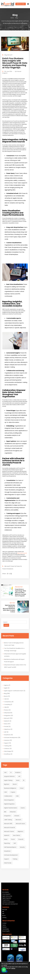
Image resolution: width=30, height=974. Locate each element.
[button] (4, 969)
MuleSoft (6, 721)
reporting (7, 843)
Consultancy (7, 702)
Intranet (16, 816)
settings (13, 968)
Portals (6, 726)
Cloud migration (6, 894)
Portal (13, 839)
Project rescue (6, 900)
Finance (6, 710)
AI (10, 772)
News (5, 724)
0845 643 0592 (21, 4)
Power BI (18, 566)
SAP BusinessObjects (10, 847)
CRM (5, 707)
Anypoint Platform (9, 776)
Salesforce (7, 729)
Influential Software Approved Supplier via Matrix (15, 655)
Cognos (13, 792)
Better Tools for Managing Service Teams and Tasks (14, 644)
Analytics (17, 772)
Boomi (6, 696)
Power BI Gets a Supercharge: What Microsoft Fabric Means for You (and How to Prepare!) (20, 592)
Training (6, 746)
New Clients (16, 835)
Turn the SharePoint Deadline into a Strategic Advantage (14, 649)
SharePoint (7, 735)
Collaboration (8, 796)
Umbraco (6, 748)
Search (6, 625)
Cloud (21, 788)
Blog (17, 18)
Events (23, 808)
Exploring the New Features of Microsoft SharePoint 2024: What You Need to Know (9, 608)
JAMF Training (8, 819)
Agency (6, 685)
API (19, 776)
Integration (7, 715)
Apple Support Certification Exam (13, 690)
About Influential (8, 921)
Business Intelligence (10, 788)
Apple (5, 688)
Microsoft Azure (20, 823)
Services (5, 890)
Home (12, 18)
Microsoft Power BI (10, 566)
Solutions (6, 740)
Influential (7, 713)
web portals (7, 863)
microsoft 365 (8, 823)
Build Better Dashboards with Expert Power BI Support (14, 660)
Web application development (10, 904)
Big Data (6, 784)
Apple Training (8, 780)
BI (23, 780)
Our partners (7, 934)
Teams (4, 925)
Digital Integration (9, 804)
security (22, 847)
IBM (5, 812)
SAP (5, 732)
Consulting (7, 704)
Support (6, 743)
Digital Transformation (10, 808)
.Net (5, 772)
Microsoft (9, 55)
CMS (5, 699)
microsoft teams (9, 831)
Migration (20, 831)
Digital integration (6, 898)
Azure (17, 780)
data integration (9, 800)
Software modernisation (8, 902)
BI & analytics (5, 892)
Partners (4, 927)
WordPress (7, 754)
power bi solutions (7, 569)
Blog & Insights (6, 931)
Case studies (5, 929)
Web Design (7, 751)
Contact (4, 923)
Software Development (11, 737)
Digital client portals (7, 896)
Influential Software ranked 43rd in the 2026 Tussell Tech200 (15, 666)
